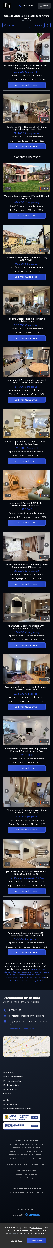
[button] (47, 25)
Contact (7, 1093)
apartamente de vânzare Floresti (29, 977)
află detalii (37, 1227)
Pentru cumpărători (13, 1076)
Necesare (13, 1233)
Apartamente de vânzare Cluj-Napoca (26, 1144)
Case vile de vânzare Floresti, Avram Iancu (26, 1178)
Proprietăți (8, 1072)
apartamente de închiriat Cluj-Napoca (26, 980)
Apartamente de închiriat (26, 1188)
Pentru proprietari (12, 1081)
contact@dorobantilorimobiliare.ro (26, 1016)
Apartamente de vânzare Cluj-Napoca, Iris (26, 1155)
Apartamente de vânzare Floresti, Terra (26, 1151)
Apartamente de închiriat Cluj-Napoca (26, 1192)
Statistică (27, 1233)
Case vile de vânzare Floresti (26, 1174)
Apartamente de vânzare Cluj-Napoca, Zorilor (26, 1164)
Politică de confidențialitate (17, 1108)
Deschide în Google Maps (21, 1029)
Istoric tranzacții (11, 1089)
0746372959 (15, 1010)
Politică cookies (11, 1104)
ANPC (6, 1100)
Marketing (42, 1233)
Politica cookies (11, 1085)
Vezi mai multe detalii (26, 85)
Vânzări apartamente (26, 1140)
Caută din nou (13, 25)
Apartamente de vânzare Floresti (26, 1148)
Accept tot (37, 1241)
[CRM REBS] (32, 1215)
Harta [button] (45, 58)
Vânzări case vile (26, 1170)
